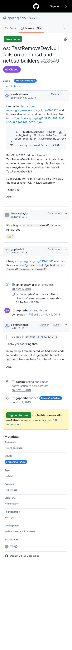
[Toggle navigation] (6, 6)
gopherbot (17, 249)
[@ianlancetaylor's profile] (7, 215)
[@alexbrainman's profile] (7, 95)
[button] (61, 132)
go (24, 18)
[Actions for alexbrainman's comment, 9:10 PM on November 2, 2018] (65, 324)
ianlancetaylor (19, 213)
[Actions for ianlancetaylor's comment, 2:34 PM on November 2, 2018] (65, 213)
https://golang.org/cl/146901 (35, 261)
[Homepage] (36, 6)
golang (13, 18)
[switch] (10, 236)
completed (18, 314)
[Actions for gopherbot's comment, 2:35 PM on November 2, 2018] (65, 249)
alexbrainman (19, 94)
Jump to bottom (13, 86)
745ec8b (34, 314)
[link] (23, 285)
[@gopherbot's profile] (7, 250)
